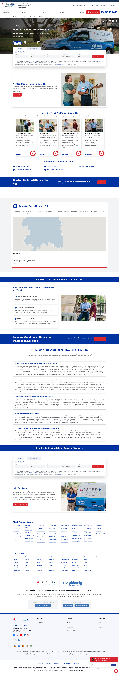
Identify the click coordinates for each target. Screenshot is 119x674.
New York (63, 565)
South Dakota (76, 570)
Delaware (27, 557)
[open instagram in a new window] (116, 21)
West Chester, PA (100, 533)
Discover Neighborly (43, 606)
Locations (24, 16)
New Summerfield (45, 254)
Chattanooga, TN (29, 535)
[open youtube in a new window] (110, 21)
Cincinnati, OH (29, 538)
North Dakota (64, 570)
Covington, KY (41, 525)
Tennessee (87, 557)
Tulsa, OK (98, 528)
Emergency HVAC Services (24, 133)
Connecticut (16, 570)
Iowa (38, 557)
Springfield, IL (87, 538)
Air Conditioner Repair (22, 166)
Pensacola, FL (64, 542)
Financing (81, 12)
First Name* (18, 54)
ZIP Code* (79, 54)
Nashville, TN (52, 542)
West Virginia (87, 570)
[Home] (13, 16)
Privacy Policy (33, 62)
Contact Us (17, 95)
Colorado (15, 568)
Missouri (51, 565)
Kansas (39, 559)
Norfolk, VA (64, 533)
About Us (69, 625)
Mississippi (51, 562)
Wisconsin (98, 557)
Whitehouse (63, 256)
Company (69, 619)
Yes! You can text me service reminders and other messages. (30, 60)
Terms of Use (40, 663)
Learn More (19, 154)
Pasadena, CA (64, 539)
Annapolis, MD (17, 525)
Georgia (27, 562)
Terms (27, 62)
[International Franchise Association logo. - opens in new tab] (15, 640)
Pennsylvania (75, 565)
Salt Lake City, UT (77, 538)
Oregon (74, 562)
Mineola (34, 256)
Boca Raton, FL (17, 536)
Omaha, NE (63, 536)
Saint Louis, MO (76, 535)
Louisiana (39, 565)
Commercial (25, 12)
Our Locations (102, 625)
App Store (69, 606)
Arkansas (15, 562)
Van (61, 254)
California (16, 565)
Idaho (26, 565)
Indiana (27, 570)
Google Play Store (82, 606)
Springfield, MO (88, 541)
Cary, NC (27, 532)
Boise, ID (15, 539)
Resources (62, 12)
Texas (31, 16)
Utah (85, 562)
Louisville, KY (52, 533)
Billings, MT (16, 531)
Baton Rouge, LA (17, 528)
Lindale (34, 254)
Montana (51, 568)
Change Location (22, 7)
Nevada (63, 557)
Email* (47, 54)
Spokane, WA (87, 535)
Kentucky (39, 562)
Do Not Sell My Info (66, 663)
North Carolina (64, 568)
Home (16, 16)
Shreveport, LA (88, 525)
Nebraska (51, 570)
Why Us (44, 12)
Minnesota (51, 559)
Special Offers (95, 5)
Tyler (52, 256)
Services (40, 619)
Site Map (101, 627)
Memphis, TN (52, 539)
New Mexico (64, 562)
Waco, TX (98, 531)
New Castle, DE (65, 525)
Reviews (86, 5)
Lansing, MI (52, 528)
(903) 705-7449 (109, 12)
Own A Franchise (71, 630)
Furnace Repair (43, 133)
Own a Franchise (112, 5)
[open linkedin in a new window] (113, 21)
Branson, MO (28, 530)
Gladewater (26, 256)
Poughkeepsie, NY (77, 525)
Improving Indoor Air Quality (70, 133)
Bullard (15, 256)
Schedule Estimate (100, 339)
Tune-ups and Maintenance (93, 133)
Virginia (86, 565)
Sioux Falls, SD (88, 528)
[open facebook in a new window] (103, 21)
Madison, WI (52, 536)
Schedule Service (93, 12)
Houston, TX (40, 536)
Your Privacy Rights (79, 663)
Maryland (39, 570)
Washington (87, 568)
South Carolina (76, 568)
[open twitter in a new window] (106, 21)
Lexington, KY (52, 531)
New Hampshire (65, 559)
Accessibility (57, 663)
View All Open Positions (20, 504)
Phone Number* (64, 54)
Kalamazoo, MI (41, 542)
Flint (24, 254)
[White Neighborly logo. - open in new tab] (4, 1)
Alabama (15, 557)
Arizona (15, 559)
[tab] (20, 48)
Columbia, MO (29, 541)
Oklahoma (75, 559)
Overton (43, 256)
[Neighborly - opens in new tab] (19, 640)
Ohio (73, 557)
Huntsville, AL (40, 539)
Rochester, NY (76, 528)
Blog (100, 622)
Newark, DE (64, 531)
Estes (15, 263)
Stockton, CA (99, 525)
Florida (27, 559)
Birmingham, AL (17, 533)
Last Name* (33, 54)
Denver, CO (40, 528)
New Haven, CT (65, 528)
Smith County (54, 254)
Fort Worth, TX (41, 531)
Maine (38, 568)
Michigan (51, 557)
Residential (6, 12)
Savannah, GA (76, 541)
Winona (71, 254)
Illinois (27, 568)
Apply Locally (103, 5)
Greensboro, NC (41, 533)
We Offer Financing (77, 5)
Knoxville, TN (52, 525)
